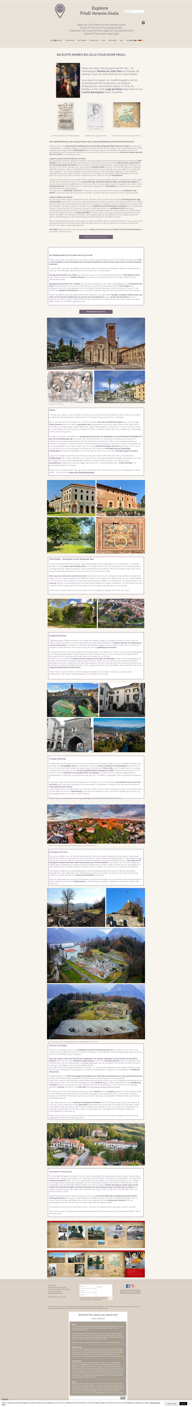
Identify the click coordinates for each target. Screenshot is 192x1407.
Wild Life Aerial (84, 1041)
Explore (100, 8)
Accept (183, 1404)
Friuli (86, 13)
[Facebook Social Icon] (128, 1286)
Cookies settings (171, 1404)
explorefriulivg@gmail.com (57, 1287)
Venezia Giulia (105, 13)
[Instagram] (132, 1286)
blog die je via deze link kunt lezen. (105, 1087)
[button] (143, 22)
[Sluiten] (189, 1403)
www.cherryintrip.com (72, 1041)
